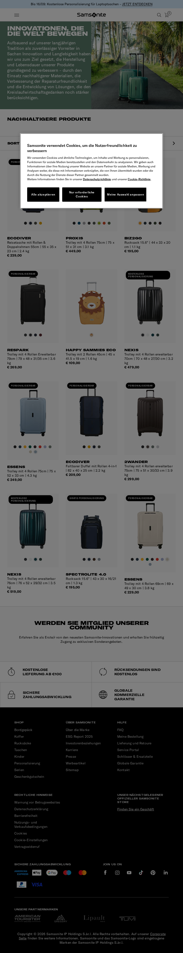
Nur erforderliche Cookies (82, 194)
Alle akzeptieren (43, 194)
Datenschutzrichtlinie (97, 179)
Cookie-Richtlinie (139, 179)
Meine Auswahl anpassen (125, 194)
